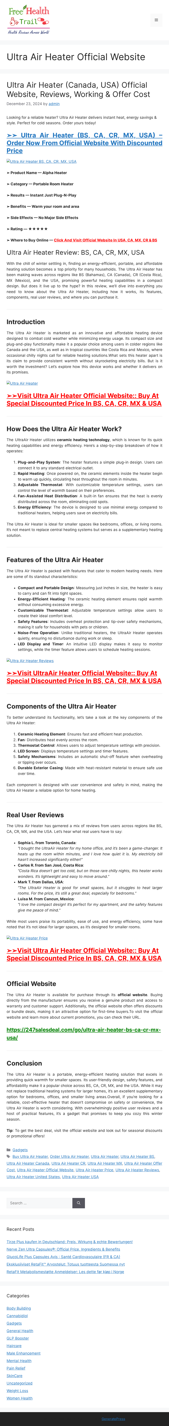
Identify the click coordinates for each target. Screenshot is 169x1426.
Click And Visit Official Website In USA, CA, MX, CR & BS (105, 240)
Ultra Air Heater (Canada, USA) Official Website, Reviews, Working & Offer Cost (78, 89)
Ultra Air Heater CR (68, 1163)
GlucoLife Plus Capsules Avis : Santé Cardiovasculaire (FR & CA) (63, 1257)
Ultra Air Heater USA (80, 1177)
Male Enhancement (23, 1353)
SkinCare (14, 1376)
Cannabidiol (17, 1316)
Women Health (20, 1398)
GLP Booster (18, 1338)
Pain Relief (16, 1368)
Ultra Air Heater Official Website (45, 1170)
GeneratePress (113, 1419)
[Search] (78, 1203)
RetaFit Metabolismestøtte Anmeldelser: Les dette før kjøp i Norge (65, 1272)
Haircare (14, 1346)
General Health (20, 1331)
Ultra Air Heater (104, 1156)
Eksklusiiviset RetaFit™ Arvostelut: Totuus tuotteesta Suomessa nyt (66, 1264)
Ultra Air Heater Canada (28, 1163)
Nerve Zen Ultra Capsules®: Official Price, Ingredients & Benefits (63, 1249)
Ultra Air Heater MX (105, 1163)
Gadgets (20, 1150)
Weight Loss (17, 1391)
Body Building (19, 1308)
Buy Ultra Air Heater (30, 1156)
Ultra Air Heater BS (137, 1156)
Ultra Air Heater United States (33, 1177)
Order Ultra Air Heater (69, 1156)
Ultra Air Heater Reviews (137, 1170)
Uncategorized (20, 1383)
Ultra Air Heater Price (94, 1170)
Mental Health (19, 1361)
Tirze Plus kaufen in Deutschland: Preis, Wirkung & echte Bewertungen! (70, 1242)
